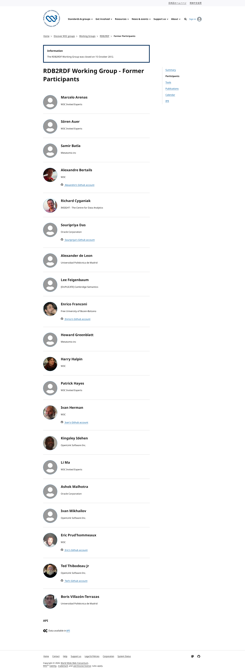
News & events (140, 19)
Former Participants (124, 36)
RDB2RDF (104, 36)
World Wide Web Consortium (74, 663)
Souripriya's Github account (79, 240)
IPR (167, 101)
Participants (172, 76)
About (174, 19)
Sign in (192, 19)
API (68, 630)
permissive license (82, 665)
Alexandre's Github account (79, 185)
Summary (170, 70)
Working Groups (87, 36)
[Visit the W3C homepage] (51, 19)
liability (52, 665)
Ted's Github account (75, 581)
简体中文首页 (196, 3)
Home (46, 36)
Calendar (170, 95)
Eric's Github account (76, 550)
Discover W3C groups (64, 36)
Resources (120, 19)
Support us (160, 19)
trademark (63, 665)
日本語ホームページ (177, 3)
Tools (168, 82)
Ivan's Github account (76, 422)
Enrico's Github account (77, 319)
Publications (172, 88)
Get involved (103, 19)
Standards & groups (79, 19)
